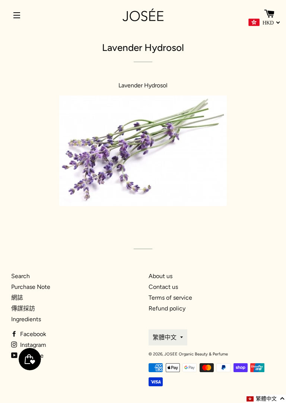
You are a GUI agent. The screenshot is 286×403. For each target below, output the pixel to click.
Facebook (32, 334)
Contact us (163, 286)
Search (20, 276)
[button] (266, 399)
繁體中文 (165, 337)
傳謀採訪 (23, 308)
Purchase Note (30, 286)
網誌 (17, 297)
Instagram (32, 344)
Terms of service (170, 297)
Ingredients (26, 319)
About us (160, 276)
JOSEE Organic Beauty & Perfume (196, 354)
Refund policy (167, 308)
